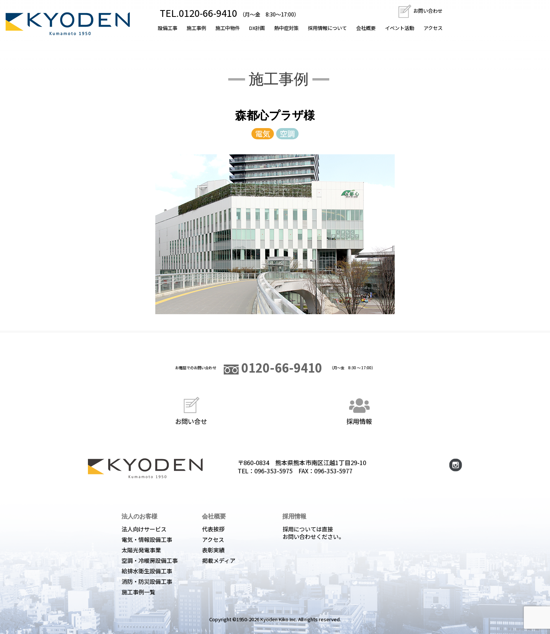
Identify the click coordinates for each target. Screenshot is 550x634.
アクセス (433, 27)
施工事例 (196, 27)
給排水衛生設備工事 (147, 571)
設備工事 (167, 27)
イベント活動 (399, 27)
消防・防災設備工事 (147, 581)
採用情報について (327, 27)
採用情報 (359, 420)
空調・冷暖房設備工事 (150, 560)
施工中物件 (228, 27)
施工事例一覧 (138, 592)
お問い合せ (191, 420)
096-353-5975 (273, 470)
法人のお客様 (140, 516)
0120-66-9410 (280, 367)
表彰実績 (213, 550)
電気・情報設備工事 (147, 539)
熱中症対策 (286, 27)
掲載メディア (218, 560)
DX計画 (257, 27)
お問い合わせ (427, 10)
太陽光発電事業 (141, 550)
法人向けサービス (144, 529)
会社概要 (366, 27)
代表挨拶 (213, 529)
